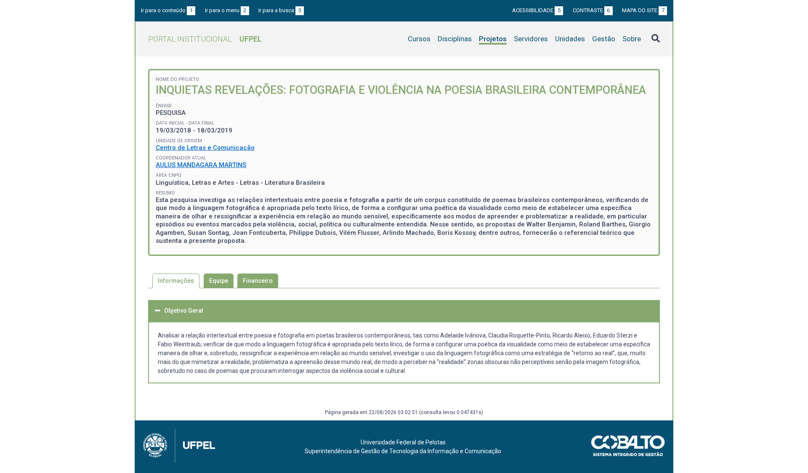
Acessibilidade (536, 10)
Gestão (603, 39)
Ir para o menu (226, 10)
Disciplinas (455, 39)
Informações (176, 280)
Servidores (531, 39)
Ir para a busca (279, 10)
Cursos (419, 39)
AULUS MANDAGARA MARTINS (201, 165)
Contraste (591, 10)
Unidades (570, 39)
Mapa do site (643, 10)
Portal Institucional (205, 39)
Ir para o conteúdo (167, 10)
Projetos (493, 39)
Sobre (631, 39)
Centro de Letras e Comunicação (205, 147)
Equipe (218, 280)
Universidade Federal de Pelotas (403, 442)
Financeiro (258, 280)
